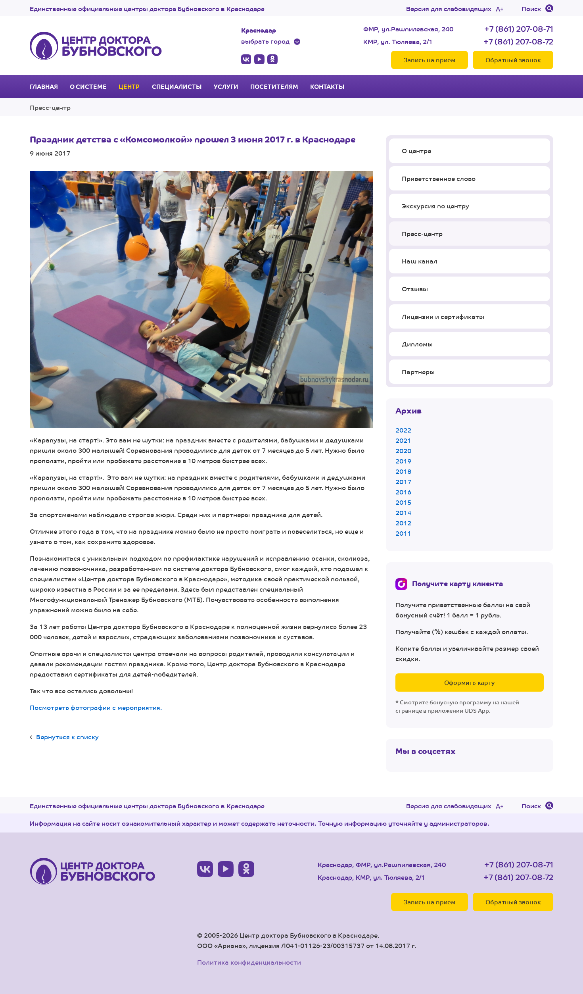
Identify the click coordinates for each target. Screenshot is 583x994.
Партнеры (418, 371)
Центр (129, 86)
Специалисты (177, 86)
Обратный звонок (513, 59)
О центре (416, 150)
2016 (403, 492)
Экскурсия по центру (435, 205)
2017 (403, 481)
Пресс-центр (50, 107)
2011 (403, 533)
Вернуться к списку (67, 736)
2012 (403, 523)
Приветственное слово (439, 178)
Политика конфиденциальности (249, 962)
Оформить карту (469, 682)
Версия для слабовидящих (448, 8)
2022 (403, 430)
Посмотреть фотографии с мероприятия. (96, 707)
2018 (403, 471)
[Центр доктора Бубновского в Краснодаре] (96, 45)
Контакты (327, 86)
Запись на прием (429, 59)
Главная (44, 86)
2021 (403, 440)
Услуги (226, 86)
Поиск (531, 8)
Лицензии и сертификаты (443, 316)
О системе (88, 86)
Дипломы (417, 344)
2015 (403, 502)
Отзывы (415, 288)
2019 (403, 461)
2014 (403, 512)
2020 (403, 450)
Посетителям (274, 86)
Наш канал (419, 261)
